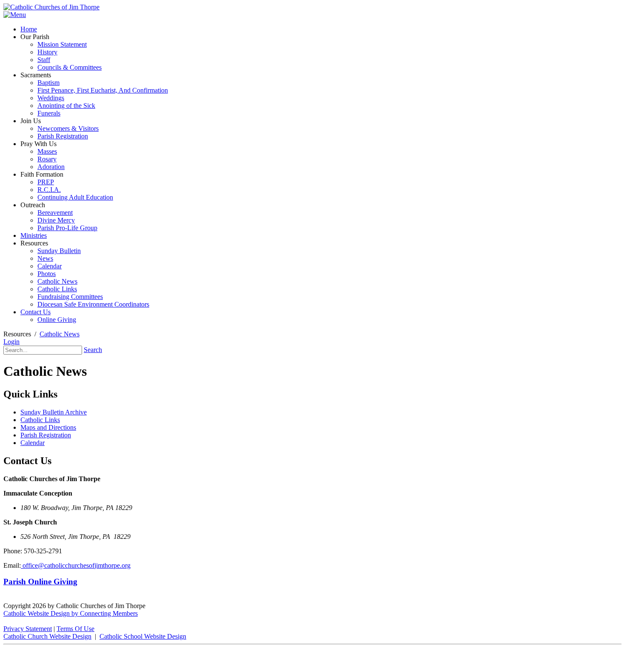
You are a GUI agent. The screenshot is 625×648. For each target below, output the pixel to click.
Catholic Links (40, 419)
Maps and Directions (48, 427)
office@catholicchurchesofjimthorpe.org (76, 565)
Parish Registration (45, 435)
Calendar (32, 442)
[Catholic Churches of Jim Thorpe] (51, 7)
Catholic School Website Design (142, 636)
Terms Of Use (75, 628)
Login (11, 341)
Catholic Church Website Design (47, 636)
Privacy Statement (27, 628)
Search (93, 349)
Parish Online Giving (40, 581)
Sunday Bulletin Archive (53, 412)
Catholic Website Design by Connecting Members (70, 613)
